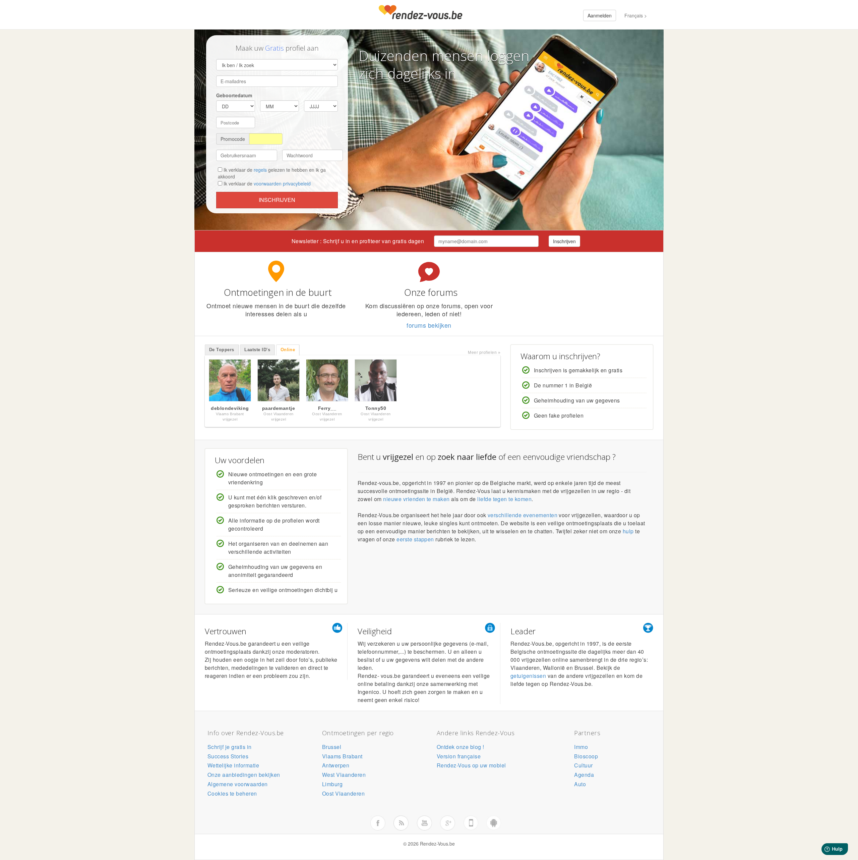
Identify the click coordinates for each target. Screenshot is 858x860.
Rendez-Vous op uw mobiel (471, 765)
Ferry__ (327, 408)
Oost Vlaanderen (343, 793)
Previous (198, 382)
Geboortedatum (234, 95)
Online (288, 349)
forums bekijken (429, 325)
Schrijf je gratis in (229, 747)
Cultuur (583, 765)
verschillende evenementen (522, 515)
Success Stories (227, 756)
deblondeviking (230, 408)
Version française (459, 756)
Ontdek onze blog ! (460, 747)
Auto (580, 784)
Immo (581, 747)
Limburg (332, 784)
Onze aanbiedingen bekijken (243, 774)
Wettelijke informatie (233, 765)
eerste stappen (415, 539)
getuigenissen (528, 676)
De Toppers (221, 349)
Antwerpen (335, 765)
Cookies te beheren (232, 793)
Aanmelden (600, 15)
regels (260, 169)
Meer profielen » (484, 352)
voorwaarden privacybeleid (282, 183)
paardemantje (278, 408)
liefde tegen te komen (504, 499)
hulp (628, 531)
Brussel (331, 747)
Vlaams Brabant (342, 756)
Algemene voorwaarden (237, 784)
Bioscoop (586, 756)
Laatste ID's (257, 349)
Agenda (584, 774)
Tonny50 (375, 408)
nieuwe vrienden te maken (416, 499)
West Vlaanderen (344, 774)
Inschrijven (277, 200)
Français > (635, 15)
